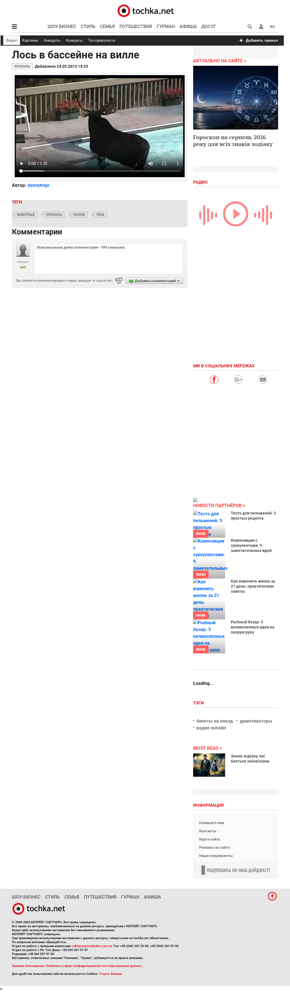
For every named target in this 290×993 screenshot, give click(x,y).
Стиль (88, 26)
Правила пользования (28, 966)
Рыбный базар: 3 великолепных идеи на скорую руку (252, 627)
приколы (54, 214)
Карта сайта (209, 839)
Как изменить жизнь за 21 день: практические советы (253, 586)
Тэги (199, 703)
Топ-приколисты (101, 40)
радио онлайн (211, 728)
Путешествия (136, 26)
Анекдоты (52, 40)
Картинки (30, 40)
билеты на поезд (215, 721)
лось (100, 214)
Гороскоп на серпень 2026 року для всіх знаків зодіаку (233, 140)
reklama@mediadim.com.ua (92, 946)
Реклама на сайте (214, 847)
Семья (107, 26)
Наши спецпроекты (216, 856)
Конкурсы (74, 40)
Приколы (22, 66)
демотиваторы (256, 721)
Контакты (207, 831)
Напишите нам (211, 823)
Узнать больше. (111, 974)
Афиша (188, 26)
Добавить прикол (262, 40)
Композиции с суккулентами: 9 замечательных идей (251, 545)
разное (79, 214)
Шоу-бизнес (62, 26)
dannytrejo (38, 185)
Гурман (166, 26)
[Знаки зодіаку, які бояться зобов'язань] (209, 765)
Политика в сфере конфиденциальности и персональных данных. (94, 966)
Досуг (208, 26)
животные (26, 214)
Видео (11, 40)
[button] (261, 26)
